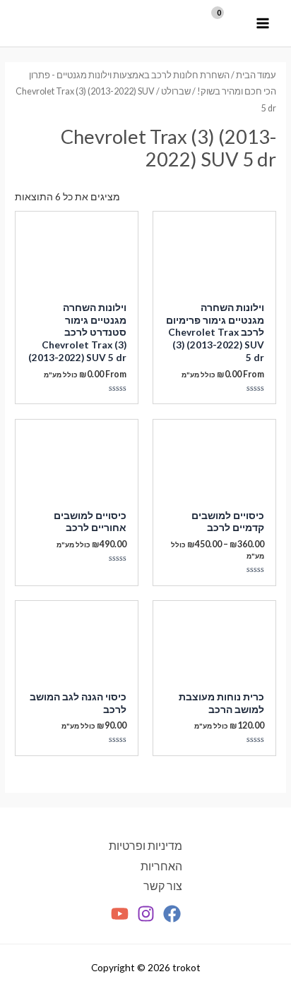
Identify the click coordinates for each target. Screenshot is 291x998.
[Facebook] (172, 914)
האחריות (161, 866)
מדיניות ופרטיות (145, 845)
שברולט (176, 91)
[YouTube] (120, 914)
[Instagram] (146, 914)
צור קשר (162, 886)
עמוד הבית (256, 75)
